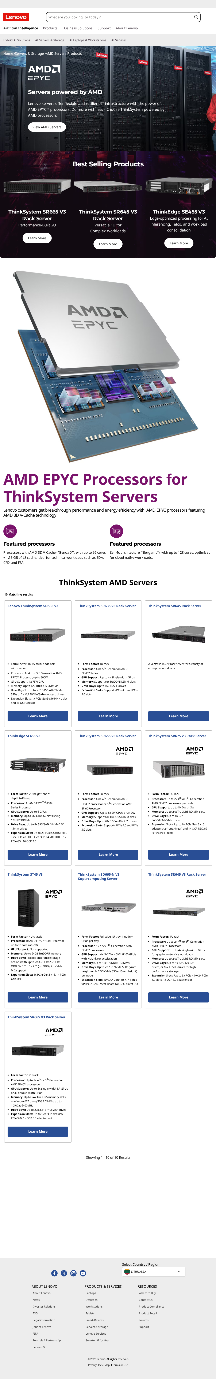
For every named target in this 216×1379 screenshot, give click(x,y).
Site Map (104, 1365)
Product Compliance (151, 1306)
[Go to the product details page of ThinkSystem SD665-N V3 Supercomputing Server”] (108, 908)
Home (8, 53)
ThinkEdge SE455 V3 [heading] (24, 736)
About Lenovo (42, 1293)
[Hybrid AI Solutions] (32, 40)
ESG (35, 1313)
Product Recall (148, 1313)
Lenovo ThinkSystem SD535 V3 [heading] (33, 606)
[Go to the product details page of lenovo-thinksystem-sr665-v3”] (38, 1046)
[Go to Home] (16, 17)
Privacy (92, 1365)
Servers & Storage (29, 53)
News (36, 1300)
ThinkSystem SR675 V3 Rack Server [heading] (177, 736)
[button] (196, 17)
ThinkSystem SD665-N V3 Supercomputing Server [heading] (98, 876)
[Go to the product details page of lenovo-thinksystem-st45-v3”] (38, 908)
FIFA (35, 1333)
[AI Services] (128, 40)
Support (144, 1327)
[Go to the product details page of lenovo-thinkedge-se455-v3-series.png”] (38, 765)
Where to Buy (147, 1293)
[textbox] (154, 1272)
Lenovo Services (96, 1333)
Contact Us (146, 1300)
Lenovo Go (39, 1347)
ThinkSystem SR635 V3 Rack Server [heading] (107, 606)
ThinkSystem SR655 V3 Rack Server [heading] (107, 736)
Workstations (94, 1306)
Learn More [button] (37, 716)
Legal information (44, 1320)
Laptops (91, 1293)
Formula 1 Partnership (47, 1340)
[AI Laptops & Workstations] (108, 40)
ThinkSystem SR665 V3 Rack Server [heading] (36, 1017)
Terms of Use (120, 1365)
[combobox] (119, 17)
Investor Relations (44, 1306)
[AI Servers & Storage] (66, 40)
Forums (143, 1320)
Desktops (91, 1300)
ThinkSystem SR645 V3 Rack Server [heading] (177, 874)
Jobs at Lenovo (42, 1327)
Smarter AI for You (97, 1340)
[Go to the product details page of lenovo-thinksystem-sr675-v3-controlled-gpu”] (178, 765)
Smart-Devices (95, 1320)
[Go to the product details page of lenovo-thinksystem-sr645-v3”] (178, 908)
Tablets (90, 1313)
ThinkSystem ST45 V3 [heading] (25, 874)
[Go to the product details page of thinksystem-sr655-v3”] (108, 765)
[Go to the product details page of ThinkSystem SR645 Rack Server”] (178, 635)
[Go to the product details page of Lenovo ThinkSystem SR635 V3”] (108, 635)
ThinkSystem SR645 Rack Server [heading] (174, 606)
